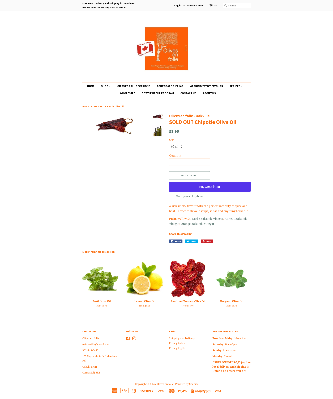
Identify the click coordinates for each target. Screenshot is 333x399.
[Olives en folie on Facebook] (128, 339)
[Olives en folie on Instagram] (134, 339)
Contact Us (188, 93)
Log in (177, 5)
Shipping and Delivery (182, 338)
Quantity (175, 155)
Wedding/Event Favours (206, 86)
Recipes (235, 86)
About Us (209, 93)
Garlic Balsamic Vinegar (207, 219)
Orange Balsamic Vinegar (197, 224)
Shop (105, 86)
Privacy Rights (177, 348)
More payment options (189, 196)
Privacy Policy (177, 343)
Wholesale (127, 93)
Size (171, 140)
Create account (196, 5)
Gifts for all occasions (133, 86)
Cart (216, 5)
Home (91, 86)
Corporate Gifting (170, 86)
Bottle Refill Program (158, 93)
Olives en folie (165, 384)
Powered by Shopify (186, 384)
